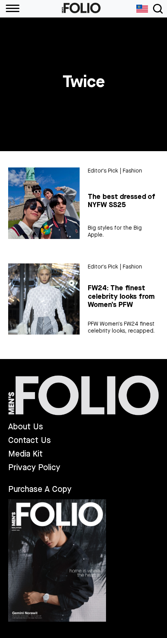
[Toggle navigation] (158, 8)
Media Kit (25, 454)
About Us (25, 427)
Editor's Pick (103, 170)
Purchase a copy (39, 489)
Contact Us (29, 440)
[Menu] (9, 8)
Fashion (132, 170)
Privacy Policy (34, 468)
